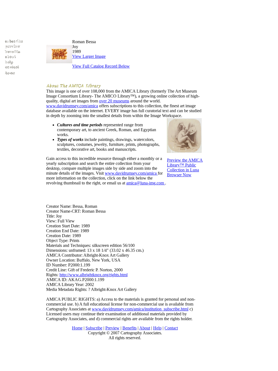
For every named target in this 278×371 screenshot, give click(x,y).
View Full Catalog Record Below (101, 66)
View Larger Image (89, 56)
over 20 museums (114, 101)
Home (77, 328)
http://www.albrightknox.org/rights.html (93, 274)
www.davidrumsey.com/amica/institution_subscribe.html (140, 309)
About (144, 328)
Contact (171, 328)
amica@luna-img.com (145, 183)
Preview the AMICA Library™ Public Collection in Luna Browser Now (185, 167)
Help (157, 328)
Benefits (129, 328)
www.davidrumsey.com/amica (72, 105)
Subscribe (94, 328)
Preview (112, 328)
